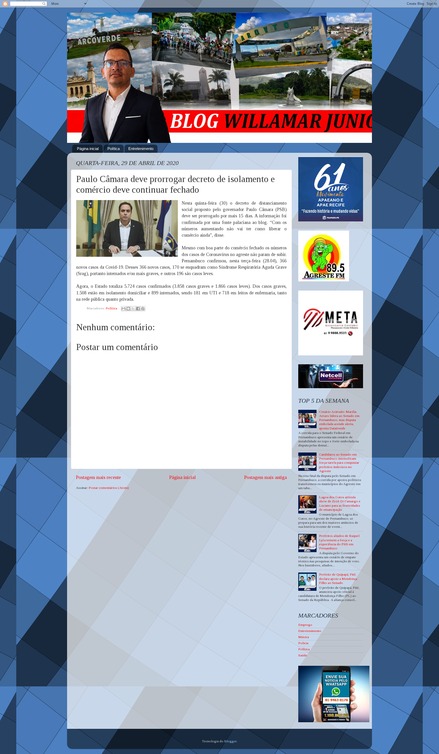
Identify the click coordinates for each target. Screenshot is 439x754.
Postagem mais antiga (265, 477)
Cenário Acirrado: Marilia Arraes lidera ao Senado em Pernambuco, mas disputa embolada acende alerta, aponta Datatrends (339, 420)
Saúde (302, 655)
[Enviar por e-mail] (123, 308)
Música (303, 637)
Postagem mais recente (98, 477)
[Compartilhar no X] (133, 308)
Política (113, 148)
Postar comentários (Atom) (109, 488)
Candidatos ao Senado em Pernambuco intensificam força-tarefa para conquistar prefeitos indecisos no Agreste (339, 463)
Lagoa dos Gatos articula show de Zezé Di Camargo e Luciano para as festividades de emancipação (339, 503)
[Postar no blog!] (128, 308)
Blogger (230, 741)
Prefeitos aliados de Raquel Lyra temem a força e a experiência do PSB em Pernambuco (339, 542)
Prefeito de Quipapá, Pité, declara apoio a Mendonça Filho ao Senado (338, 578)
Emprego (305, 625)
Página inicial (88, 148)
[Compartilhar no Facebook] (137, 308)
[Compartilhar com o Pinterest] (142, 308)
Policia (303, 643)
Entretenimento (140, 148)
